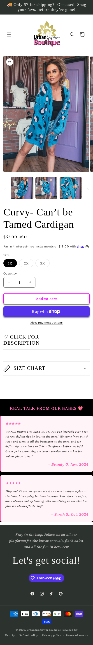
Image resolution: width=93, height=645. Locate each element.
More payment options (46, 322)
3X (45, 264)
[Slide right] (88, 189)
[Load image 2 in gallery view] (46, 188)
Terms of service (77, 635)
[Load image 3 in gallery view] (71, 188)
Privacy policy (51, 635)
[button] (9, 35)
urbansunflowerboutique (44, 629)
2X (28, 264)
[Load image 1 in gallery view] (22, 188)
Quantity (10, 273)
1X (10, 263)
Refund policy (28, 635)
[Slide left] (5, 189)
